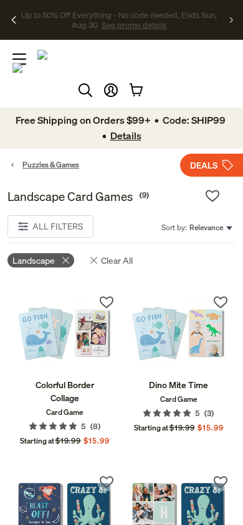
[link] (64, 333)
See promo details (134, 24)
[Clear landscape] (66, 260)
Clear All (117, 260)
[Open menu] (19, 59)
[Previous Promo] (14, 20)
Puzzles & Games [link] (50, 164)
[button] (111, 90)
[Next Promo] (231, 20)
